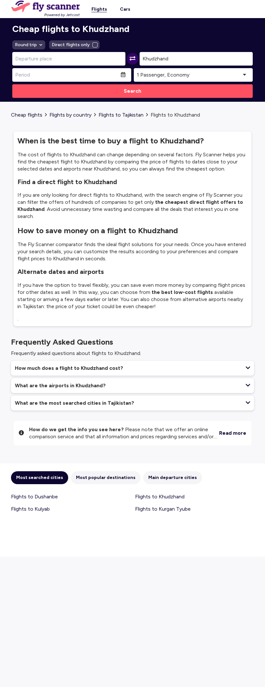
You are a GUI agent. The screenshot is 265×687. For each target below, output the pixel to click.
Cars (125, 9)
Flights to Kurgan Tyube (163, 509)
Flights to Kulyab (30, 509)
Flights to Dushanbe (34, 497)
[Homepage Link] (45, 6)
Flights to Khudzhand (160, 497)
